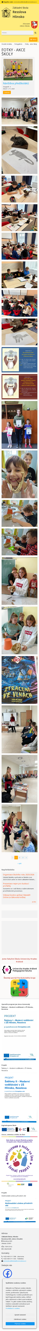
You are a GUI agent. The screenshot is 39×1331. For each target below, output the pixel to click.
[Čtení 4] (20, 680)
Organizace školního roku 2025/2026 (18, 874)
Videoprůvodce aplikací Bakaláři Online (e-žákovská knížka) (16, 896)
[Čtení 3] (20, 730)
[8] (20, 247)
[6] (20, 190)
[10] (20, 304)
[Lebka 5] (20, 475)
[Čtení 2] (20, 779)
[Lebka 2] (20, 582)
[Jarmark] (20, 112)
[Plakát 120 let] (20, 387)
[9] (20, 275)
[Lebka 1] (20, 631)
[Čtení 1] (20, 829)
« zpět (20, 863)
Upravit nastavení (20, 1315)
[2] (20, 151)
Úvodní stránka (7, 44)
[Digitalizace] (20, 1129)
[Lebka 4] (20, 514)
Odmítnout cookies (20, 1319)
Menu (34, 39)
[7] (20, 218)
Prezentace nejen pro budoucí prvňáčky (16, 884)
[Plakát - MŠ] (20, 360)
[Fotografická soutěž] (20, 425)
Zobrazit (7, 92)
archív (34, 902)
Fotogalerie (18, 44)
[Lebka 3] (20, 542)
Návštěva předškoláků (16, 83)
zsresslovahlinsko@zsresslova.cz (25, 2)
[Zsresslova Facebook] (8, 1273)
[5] (20, 332)
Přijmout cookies (20, 1324)
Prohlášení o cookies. (13, 1308)
